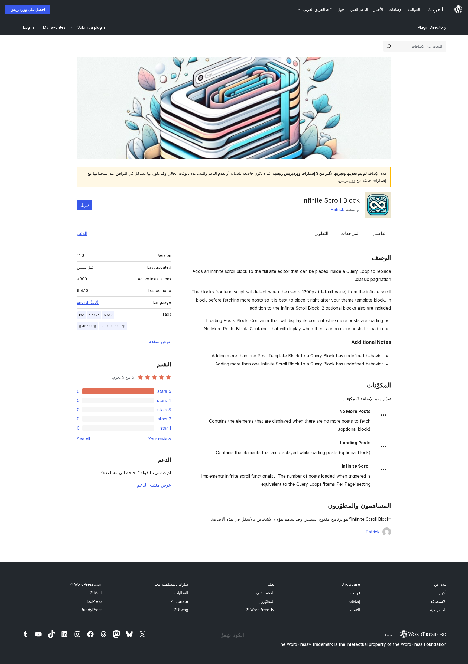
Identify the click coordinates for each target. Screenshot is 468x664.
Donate (179, 601)
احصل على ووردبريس (28, 9)
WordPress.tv (260, 609)
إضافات (354, 601)
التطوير (321, 233)
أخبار (442, 592)
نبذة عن (440, 584)
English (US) (88, 302)
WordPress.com (86, 584)
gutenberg (87, 326)
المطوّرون (266, 601)
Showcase (351, 584)
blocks (94, 315)
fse (81, 315)
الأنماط (354, 609)
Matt (96, 592)
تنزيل (84, 205)
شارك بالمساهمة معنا (171, 584)
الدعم (82, 233)
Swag (181, 609)
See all (83, 439)
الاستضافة (438, 601)
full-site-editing (112, 326)
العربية (390, 635)
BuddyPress (91, 609)
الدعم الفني (265, 592)
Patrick (337, 209)
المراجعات (350, 233)
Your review (159, 439)
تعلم (271, 584)
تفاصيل (378, 233)
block (108, 315)
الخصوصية (438, 609)
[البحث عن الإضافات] (389, 46)
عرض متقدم (160, 341)
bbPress (94, 601)
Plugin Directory (432, 27)
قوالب (355, 592)
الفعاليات (181, 592)
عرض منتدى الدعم (154, 485)
